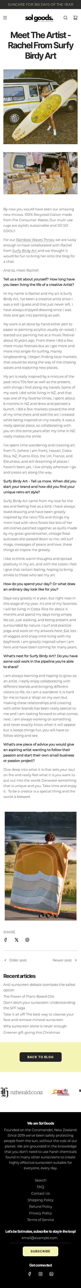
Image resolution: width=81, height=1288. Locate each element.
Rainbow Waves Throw (34, 240)
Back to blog (40, 1057)
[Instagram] (40, 1274)
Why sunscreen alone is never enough (35, 1026)
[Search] (65, 18)
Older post (18, 960)
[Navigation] (5, 18)
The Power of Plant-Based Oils (28, 996)
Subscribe (40, 1251)
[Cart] (75, 18)
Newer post (62, 960)
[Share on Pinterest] (27, 940)
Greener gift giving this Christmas (31, 1032)
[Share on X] (16, 940)
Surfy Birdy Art (24, 250)
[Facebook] (30, 1274)
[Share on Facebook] (6, 940)
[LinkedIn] (51, 1274)
